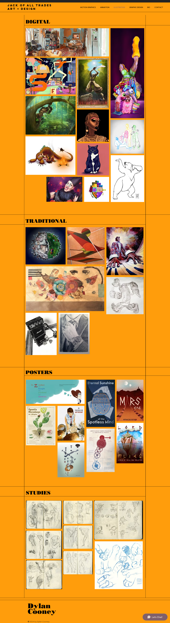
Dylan (39, 606)
